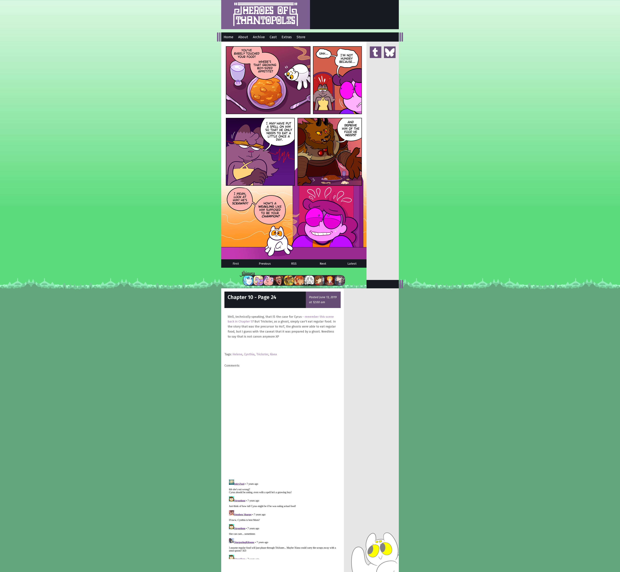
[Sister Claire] (258, 280)
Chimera (292, 273)
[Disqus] (282, 423)
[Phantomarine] (248, 280)
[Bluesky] (390, 52)
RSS (294, 263)
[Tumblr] (375, 52)
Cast (273, 37)
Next (323, 263)
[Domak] (309, 280)
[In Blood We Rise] (329, 280)
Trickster (262, 354)
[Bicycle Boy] (279, 280)
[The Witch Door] (340, 280)
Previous (265, 263)
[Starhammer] (268, 280)
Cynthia (249, 354)
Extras (287, 37)
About (243, 37)
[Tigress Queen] (299, 280)
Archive (259, 37)
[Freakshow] (319, 280)
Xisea (273, 354)
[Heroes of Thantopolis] (265, 14)
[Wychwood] (289, 280)
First (236, 263)
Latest (351, 263)
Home (228, 37)
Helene (237, 354)
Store (301, 37)
